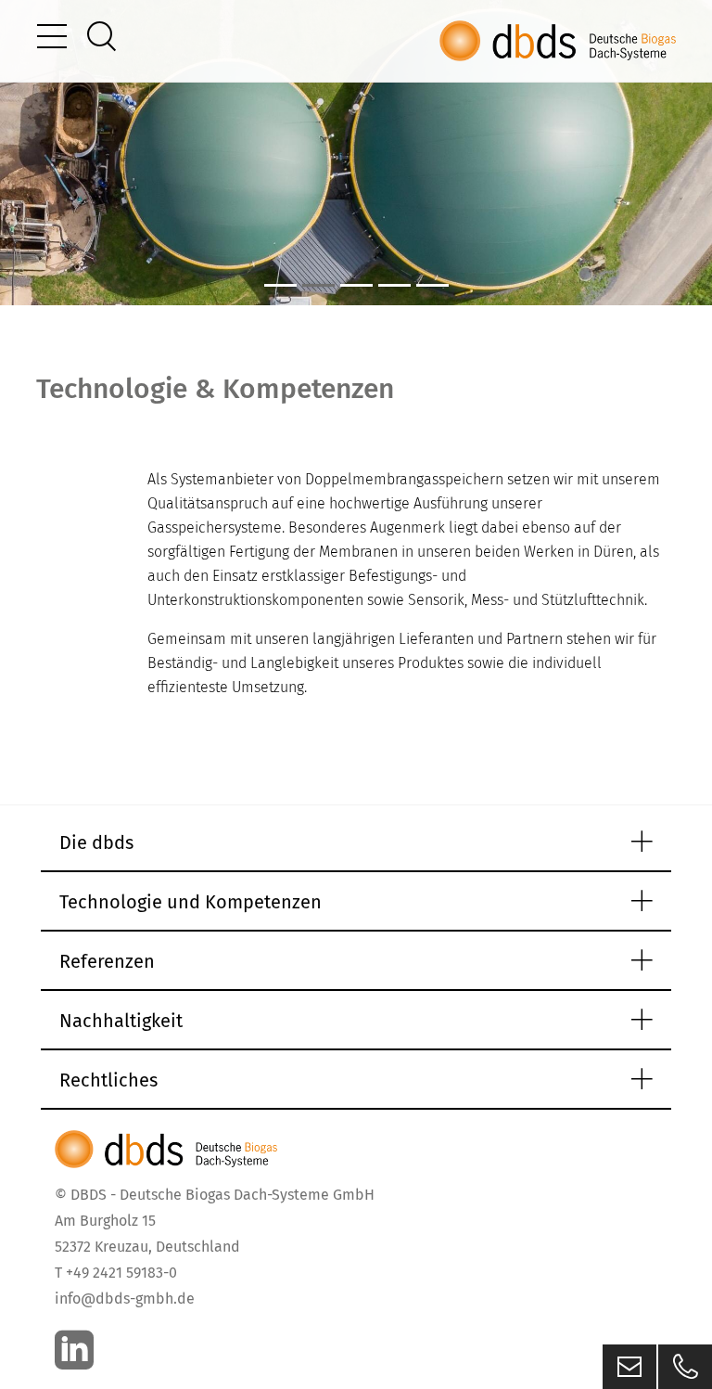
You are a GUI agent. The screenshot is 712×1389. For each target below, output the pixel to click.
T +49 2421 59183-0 (116, 1272)
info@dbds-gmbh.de (125, 1298)
